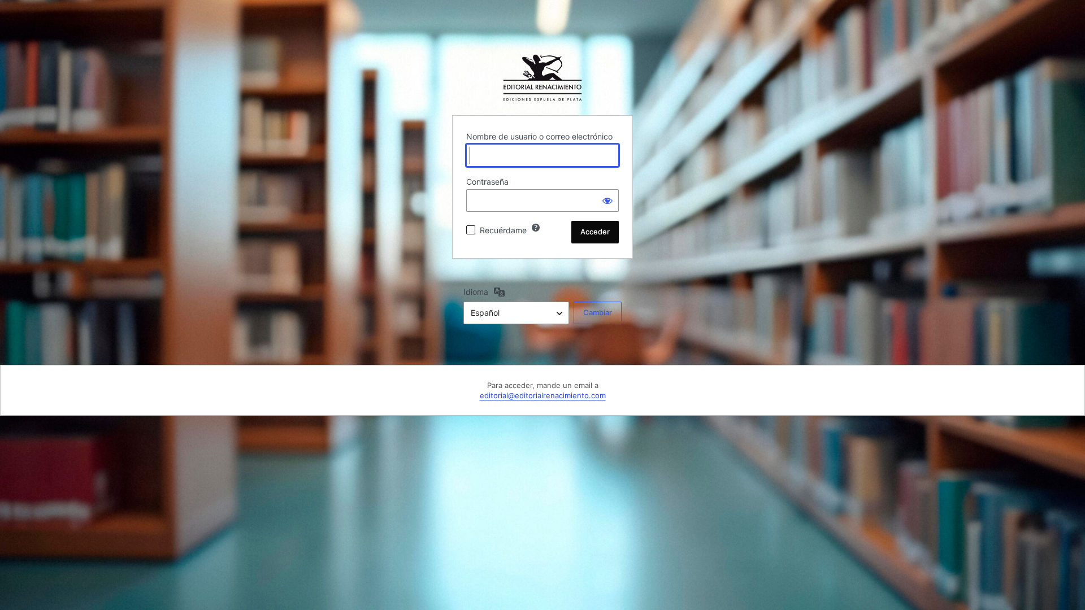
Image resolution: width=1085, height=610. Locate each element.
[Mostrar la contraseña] (607, 200)
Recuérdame (503, 230)
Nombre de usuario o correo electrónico (539, 136)
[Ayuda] (535, 227)
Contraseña (487, 181)
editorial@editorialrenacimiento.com (543, 395)
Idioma (475, 292)
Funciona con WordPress (542, 78)
